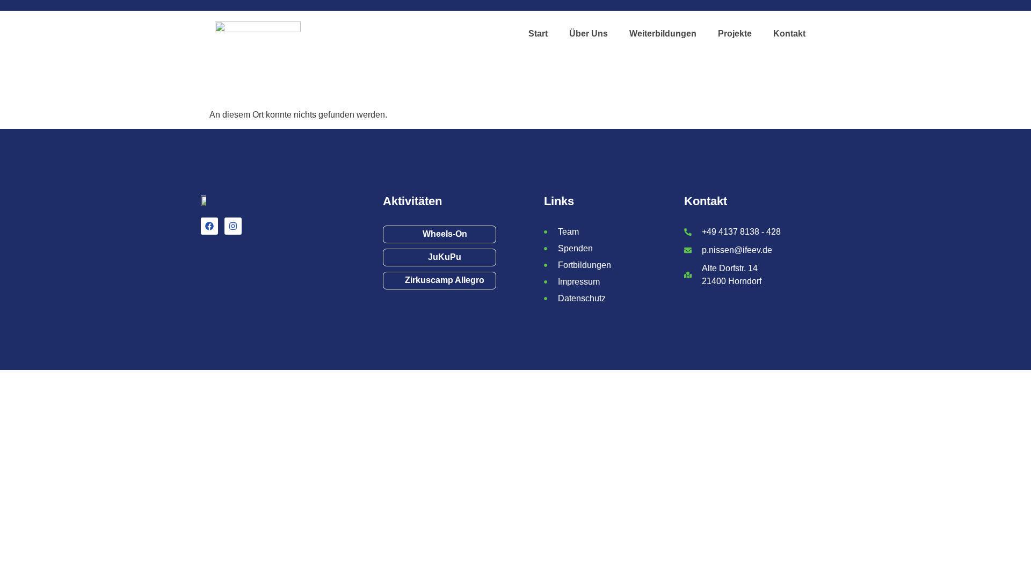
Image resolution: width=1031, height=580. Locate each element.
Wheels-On (445, 233)
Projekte (735, 33)
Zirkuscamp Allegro (444, 280)
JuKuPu (444, 257)
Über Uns (588, 33)
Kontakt (789, 33)
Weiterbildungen (662, 33)
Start (538, 33)
